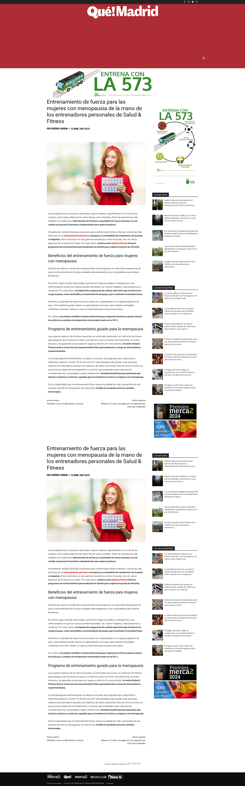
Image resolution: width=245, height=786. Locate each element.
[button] (203, 58)
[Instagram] (188, 2)
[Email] (89, 135)
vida (129, 213)
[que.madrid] (122, 12)
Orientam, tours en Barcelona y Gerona (65, 403)
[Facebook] (184, 2)
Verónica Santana (59, 128)
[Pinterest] (63, 135)
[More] (95, 135)
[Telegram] (192, 2)
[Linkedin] (82, 135)
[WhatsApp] (69, 135)
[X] (196, 2)
